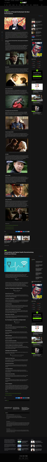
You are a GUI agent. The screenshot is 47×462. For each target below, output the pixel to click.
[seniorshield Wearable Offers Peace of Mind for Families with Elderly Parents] (33, 278)
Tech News (33, 89)
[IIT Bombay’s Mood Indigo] (33, 36)
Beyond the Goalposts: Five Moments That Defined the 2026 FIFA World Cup (7, 242)
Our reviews (5, 444)
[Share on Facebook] (38, 15)
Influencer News (21, 0)
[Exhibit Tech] (23, 2)
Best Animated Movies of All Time (9, 228)
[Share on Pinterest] (40, 15)
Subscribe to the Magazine (7, 0)
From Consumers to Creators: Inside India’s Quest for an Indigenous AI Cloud (25, 442)
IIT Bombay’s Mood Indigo (38, 35)
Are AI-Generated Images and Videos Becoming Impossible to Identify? (25, 449)
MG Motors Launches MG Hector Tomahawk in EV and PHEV (37, 102)
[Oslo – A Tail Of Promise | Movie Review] (17, 238)
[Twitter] (2, 35)
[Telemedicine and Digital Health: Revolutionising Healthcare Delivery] (17, 271)
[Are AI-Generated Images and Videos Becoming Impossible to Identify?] (19, 449)
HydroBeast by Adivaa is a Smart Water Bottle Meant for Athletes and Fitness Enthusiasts (39, 274)
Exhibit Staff (40, 103)
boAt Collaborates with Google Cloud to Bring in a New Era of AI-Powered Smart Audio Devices (37, 91)
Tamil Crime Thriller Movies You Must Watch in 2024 (11, 225)
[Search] (41, 5)
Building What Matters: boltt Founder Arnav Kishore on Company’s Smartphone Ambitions (39, 442)
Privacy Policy (37, 78)
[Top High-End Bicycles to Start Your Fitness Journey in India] (8, 404)
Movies (10, 8)
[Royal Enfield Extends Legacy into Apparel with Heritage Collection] (26, 238)
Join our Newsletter (12, 0)
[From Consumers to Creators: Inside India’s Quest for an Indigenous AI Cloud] (19, 442)
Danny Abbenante (8, 421)
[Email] (2, 40)
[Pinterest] (2, 38)
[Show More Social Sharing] (42, 15)
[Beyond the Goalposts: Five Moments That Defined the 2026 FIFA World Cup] (8, 238)
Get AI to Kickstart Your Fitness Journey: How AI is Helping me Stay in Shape (16, 408)
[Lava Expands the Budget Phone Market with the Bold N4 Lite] (37, 108)
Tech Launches (33, 111)
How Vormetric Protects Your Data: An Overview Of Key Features (25, 445)
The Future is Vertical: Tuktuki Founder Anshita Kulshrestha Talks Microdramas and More (38, 450)
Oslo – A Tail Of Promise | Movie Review (16, 241)
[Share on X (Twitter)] (39, 15)
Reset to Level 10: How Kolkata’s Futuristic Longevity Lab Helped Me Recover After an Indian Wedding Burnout (25, 408)
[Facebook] (2, 33)
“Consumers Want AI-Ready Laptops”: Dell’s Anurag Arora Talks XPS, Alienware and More (38, 446)
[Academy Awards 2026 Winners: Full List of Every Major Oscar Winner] (33, 32)
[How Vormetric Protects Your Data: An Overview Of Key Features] (19, 446)
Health (5, 250)
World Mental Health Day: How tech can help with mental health (13, 393)
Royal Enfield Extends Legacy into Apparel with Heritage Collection (25, 242)
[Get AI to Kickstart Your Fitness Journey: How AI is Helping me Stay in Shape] (17, 404)
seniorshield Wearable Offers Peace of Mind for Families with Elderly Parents (39, 278)
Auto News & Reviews (35, 103)
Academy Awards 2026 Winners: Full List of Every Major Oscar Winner (38, 32)
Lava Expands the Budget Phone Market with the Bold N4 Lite (37, 113)
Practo (25, 327)
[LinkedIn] (2, 37)
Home (4, 8)
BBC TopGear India (17, 0)
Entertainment (7, 8)
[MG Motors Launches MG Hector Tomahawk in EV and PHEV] (37, 98)
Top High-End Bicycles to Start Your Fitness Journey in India (8, 407)
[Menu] (4, 4)
